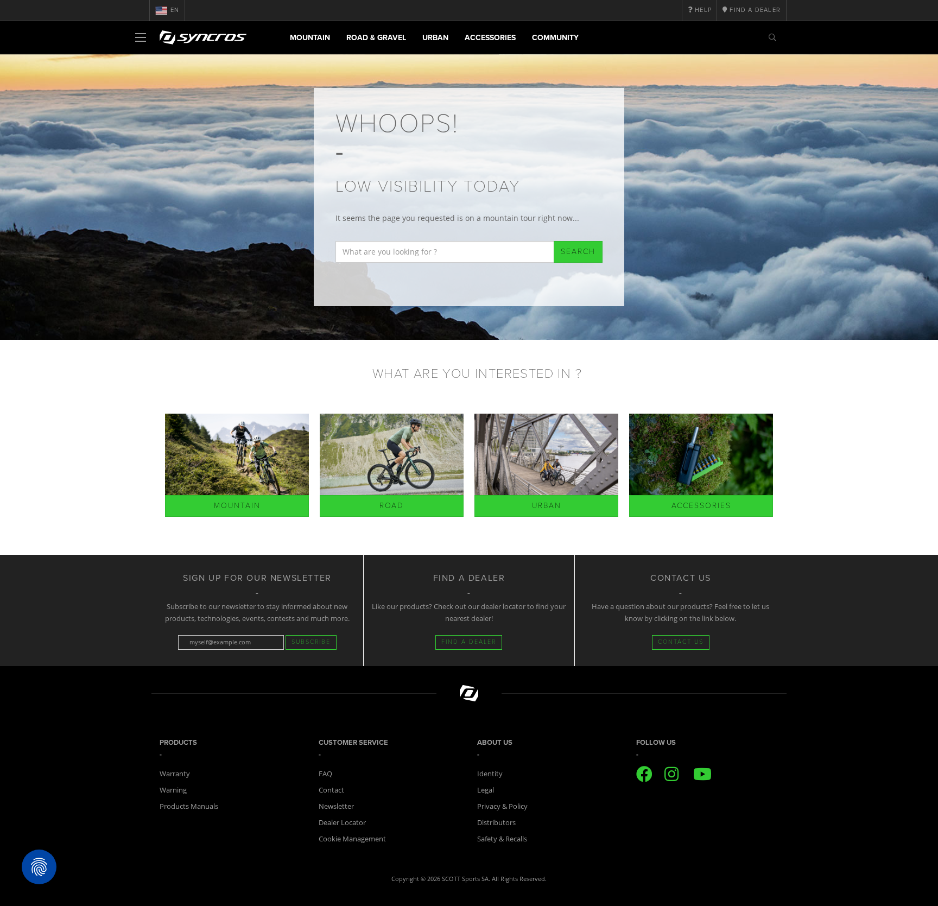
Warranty (175, 773)
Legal (485, 790)
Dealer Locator (342, 822)
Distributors (496, 822)
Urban (435, 37)
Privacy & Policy (502, 806)
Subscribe (311, 641)
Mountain (310, 37)
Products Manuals (189, 806)
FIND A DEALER (468, 641)
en (174, 10)
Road (391, 505)
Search (578, 251)
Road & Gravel (376, 37)
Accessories (490, 37)
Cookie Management (352, 839)
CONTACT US (681, 641)
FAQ (325, 773)
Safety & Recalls (502, 839)
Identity (490, 773)
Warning (173, 790)
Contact (331, 790)
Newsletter (336, 806)
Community (555, 37)
